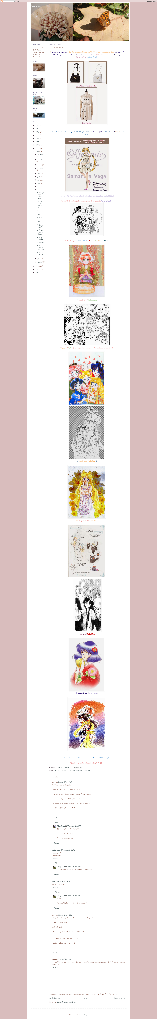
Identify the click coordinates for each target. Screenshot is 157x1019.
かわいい (87, 770)
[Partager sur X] (78, 767)
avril (39, 186)
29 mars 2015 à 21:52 (63, 881)
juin (39, 180)
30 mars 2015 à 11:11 (64, 959)
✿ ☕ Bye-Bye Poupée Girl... (40, 195)
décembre (40, 154)
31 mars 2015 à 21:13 (74, 826)
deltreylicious (56, 850)
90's (56, 770)
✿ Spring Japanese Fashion (40, 232)
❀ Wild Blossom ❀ (40, 213)
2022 (38, 129)
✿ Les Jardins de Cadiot (40, 247)
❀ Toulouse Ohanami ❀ (40, 220)
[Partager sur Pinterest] (81, 767)
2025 (38, 125)
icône (59, 770)
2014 (37, 266)
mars (39, 190)
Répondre (55, 818)
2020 (38, 135)
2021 (37, 132)
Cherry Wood (36, 6)
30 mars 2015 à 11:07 (65, 915)
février (40, 259)
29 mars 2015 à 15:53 (65, 782)
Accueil (86, 998)
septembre (40, 168)
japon (69, 770)
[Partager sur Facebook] (79, 767)
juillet (39, 177)
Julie (53, 881)
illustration (64, 770)
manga (78, 770)
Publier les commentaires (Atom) (66, 1002)
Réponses (57, 822)
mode (81, 770)
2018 (37, 142)
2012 (37, 273)
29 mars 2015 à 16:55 (68, 850)
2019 (38, 138)
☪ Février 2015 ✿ (40, 254)
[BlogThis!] (76, 767)
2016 (38, 148)
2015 (37, 152)
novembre (40, 160)
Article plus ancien (119, 998)
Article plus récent (54, 998)
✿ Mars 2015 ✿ (40, 238)
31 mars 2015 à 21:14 (74, 866)
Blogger (86, 1015)
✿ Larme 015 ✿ (40, 226)
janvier (40, 262)
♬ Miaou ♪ (40, 242)
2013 (37, 269)
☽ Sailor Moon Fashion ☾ (40, 204)
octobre (40, 165)
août (39, 173)
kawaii (73, 770)
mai (39, 183)
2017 (37, 145)
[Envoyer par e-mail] (74, 767)
